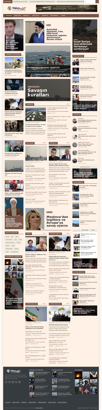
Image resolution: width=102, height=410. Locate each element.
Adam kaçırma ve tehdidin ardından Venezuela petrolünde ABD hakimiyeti (70, 1)
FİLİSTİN (7, 236)
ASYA (15, 239)
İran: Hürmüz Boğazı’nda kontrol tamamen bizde (37, 1)
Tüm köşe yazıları (85, 167)
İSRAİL (17, 236)
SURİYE (13, 245)
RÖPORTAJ (45, 15)
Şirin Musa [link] (51, 345)
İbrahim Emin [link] (51, 354)
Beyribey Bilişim (39, 408)
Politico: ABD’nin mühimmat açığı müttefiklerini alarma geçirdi (14, 194)
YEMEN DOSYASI (42, 402)
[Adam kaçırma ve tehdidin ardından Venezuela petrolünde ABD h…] (42, 75)
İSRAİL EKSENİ (52, 402)
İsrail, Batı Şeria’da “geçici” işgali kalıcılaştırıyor (14, 134)
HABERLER (26, 15)
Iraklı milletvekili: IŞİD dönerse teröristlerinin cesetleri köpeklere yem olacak (13, 71)
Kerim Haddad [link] (28, 322)
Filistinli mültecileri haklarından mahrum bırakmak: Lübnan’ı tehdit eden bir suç (13, 113)
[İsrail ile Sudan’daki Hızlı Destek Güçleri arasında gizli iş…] (52, 75)
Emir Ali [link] (26, 343)
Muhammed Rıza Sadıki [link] (30, 188)
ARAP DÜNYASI (9, 239)
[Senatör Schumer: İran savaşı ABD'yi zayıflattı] (68, 75)
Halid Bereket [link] (52, 252)
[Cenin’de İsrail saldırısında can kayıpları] (47, 75)
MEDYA (63, 15)
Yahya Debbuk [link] (28, 335)
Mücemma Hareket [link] (53, 282)
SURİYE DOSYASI (62, 402)
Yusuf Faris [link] (51, 273)
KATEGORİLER (54, 15)
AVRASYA (16, 248)
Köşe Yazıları (86, 408)
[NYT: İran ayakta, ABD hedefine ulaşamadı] (27, 75)
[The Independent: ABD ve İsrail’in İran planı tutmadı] (32, 75)
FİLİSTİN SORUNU (14, 251)
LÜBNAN (7, 245)
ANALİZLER (36, 15)
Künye (91, 408)
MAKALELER (17, 15)
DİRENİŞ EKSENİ (9, 248)
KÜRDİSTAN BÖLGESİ (10, 242)
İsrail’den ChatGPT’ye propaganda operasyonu (11, 92)
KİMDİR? (18, 242)
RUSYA (20, 239)
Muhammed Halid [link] (29, 162)
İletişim (95, 408)
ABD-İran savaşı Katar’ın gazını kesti (13, 174)
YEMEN (7, 251)
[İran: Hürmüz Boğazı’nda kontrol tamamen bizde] (37, 75)
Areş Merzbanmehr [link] (29, 180)
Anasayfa (79, 408)
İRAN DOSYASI (32, 402)
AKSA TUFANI (16, 402)
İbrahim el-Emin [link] (28, 202)
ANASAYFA (9, 15)
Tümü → (68, 104)
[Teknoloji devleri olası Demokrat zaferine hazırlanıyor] (63, 75)
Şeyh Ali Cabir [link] (52, 322)
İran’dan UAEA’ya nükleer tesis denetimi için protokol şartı (13, 154)
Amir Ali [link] (26, 360)
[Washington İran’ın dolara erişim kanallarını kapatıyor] (57, 75)
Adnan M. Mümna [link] (52, 363)
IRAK (12, 236)
